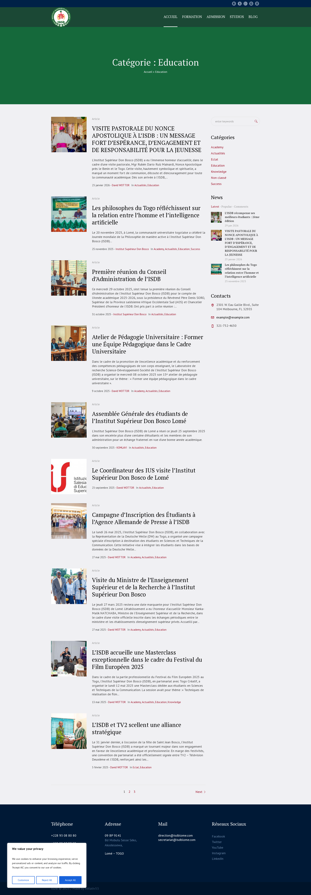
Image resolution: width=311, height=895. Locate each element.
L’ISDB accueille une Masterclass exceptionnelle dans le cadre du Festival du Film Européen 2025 (147, 660)
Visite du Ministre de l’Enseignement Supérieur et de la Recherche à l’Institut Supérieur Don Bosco (143, 587)
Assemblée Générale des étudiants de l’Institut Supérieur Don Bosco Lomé (140, 417)
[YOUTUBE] (245, 4)
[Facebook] (234, 4)
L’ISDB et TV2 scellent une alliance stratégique (136, 728)
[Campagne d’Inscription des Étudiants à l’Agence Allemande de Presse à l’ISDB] (69, 521)
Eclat (136, 767)
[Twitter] (240, 4)
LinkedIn (217, 859)
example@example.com (233, 317)
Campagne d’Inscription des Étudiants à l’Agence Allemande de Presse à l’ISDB (143, 518)
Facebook (218, 836)
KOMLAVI (122, 447)
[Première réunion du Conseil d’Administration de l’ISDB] (69, 278)
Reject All (47, 880)
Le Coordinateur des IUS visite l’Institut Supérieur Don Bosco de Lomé (143, 474)
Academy (159, 249)
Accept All (70, 880)
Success (195, 249)
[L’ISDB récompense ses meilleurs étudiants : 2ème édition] (216, 217)
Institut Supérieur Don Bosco (132, 249)
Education (153, 185)
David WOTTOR (121, 185)
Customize (23, 880)
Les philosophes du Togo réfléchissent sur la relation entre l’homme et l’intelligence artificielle (146, 215)
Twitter (217, 842)
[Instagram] (251, 4)
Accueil (148, 72)
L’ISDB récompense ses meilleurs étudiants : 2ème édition (242, 217)
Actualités (140, 185)
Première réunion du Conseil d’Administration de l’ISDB (129, 275)
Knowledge (174, 702)
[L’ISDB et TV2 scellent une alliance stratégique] (69, 731)
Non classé (218, 178)
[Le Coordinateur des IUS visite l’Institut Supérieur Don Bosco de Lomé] (69, 476)
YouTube (217, 847)
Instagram (219, 853)
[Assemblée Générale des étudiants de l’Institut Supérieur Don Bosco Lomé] (69, 420)
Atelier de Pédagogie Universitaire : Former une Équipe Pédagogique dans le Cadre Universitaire (147, 344)
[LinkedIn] (257, 4)
